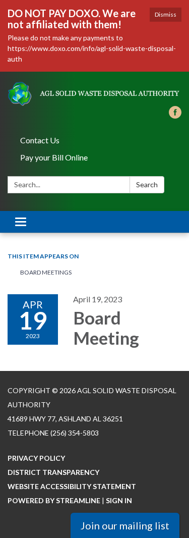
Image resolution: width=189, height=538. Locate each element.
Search (147, 184)
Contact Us (39, 140)
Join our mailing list (125, 525)
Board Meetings (46, 272)
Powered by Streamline (54, 500)
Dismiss (165, 14)
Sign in (119, 500)
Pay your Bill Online (54, 157)
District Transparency (53, 472)
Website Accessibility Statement (72, 486)
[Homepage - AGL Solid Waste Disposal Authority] (94, 94)
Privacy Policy (36, 458)
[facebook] (175, 115)
